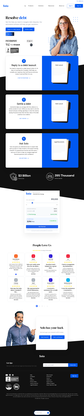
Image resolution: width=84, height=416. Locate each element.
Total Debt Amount (30, 199)
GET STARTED (23, 118)
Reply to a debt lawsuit (14, 29)
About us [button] (61, 6)
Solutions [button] (40, 6)
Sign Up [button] (79, 6)
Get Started (42, 226)
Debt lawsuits (45, 337)
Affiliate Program (50, 383)
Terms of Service (34, 383)
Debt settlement (58, 337)
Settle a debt (28, 29)
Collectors (48, 380)
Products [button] (30, 6)
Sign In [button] (71, 6)
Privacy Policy (33, 381)
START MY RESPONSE (23, 78)
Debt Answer (49, 375)
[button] (48, 413)
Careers (32, 380)
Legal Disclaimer (34, 385)
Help (31, 375)
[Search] (25, 6)
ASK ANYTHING (23, 158)
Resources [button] (51, 6)
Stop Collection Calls (51, 385)
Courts (48, 378)
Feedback (32, 376)
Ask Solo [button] (10, 34)
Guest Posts (49, 381)
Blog (31, 378)
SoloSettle (48, 376)
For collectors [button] (80, 1)
